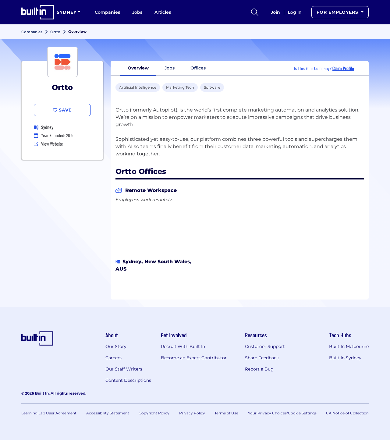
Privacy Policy (192, 413)
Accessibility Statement (107, 413)
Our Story (115, 346)
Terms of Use (226, 413)
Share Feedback (262, 357)
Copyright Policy (154, 413)
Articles (162, 12)
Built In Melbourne (349, 346)
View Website (52, 144)
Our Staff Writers (123, 369)
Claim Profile (343, 68)
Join (275, 12)
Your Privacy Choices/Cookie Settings (282, 413)
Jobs (137, 12)
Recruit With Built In (183, 346)
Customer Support (265, 346)
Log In (295, 12)
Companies (107, 12)
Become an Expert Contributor (194, 357)
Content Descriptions (128, 380)
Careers (113, 357)
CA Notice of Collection (347, 413)
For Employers (338, 12)
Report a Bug (259, 369)
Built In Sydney (345, 357)
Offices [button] (198, 68)
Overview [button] (138, 68)
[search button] (254, 12)
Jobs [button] (170, 68)
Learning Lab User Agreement (48, 413)
